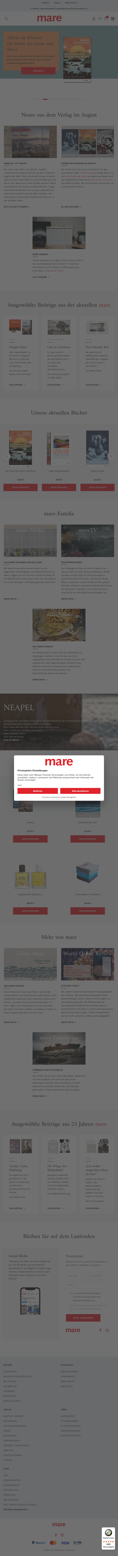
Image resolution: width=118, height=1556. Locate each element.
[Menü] (113, 1528)
